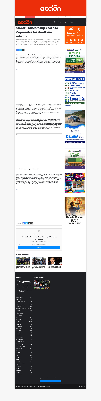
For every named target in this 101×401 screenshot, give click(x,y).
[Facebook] (17, 50)
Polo (18, 357)
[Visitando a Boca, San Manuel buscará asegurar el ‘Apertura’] (41, 288)
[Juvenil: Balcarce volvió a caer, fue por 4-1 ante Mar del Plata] (23, 261)
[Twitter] (20, 50)
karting (19, 335)
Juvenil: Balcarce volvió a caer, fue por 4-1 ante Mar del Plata (50, 17)
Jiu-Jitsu (19, 332)
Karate (18, 334)
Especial (19, 319)
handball (19, 328)
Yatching (19, 374)
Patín (18, 354)
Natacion (19, 348)
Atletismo (19, 303)
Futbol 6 (19, 323)
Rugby (47, 22)
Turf (18, 368)
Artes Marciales (21, 301)
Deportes (19, 315)
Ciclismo (19, 312)
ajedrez (19, 299)
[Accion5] (50, 8)
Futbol (43, 22)
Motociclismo (20, 341)
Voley (18, 372)
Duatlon (19, 317)
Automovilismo (38, 22)
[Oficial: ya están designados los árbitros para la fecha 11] (36, 281)
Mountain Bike (20, 344)
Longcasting (20, 339)
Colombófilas (20, 314)
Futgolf (19, 324)
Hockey (19, 330)
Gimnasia (19, 326)
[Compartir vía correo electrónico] (23, 50)
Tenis (51, 22)
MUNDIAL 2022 (21, 346)
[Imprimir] (32, 223)
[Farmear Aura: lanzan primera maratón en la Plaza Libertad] (39, 261)
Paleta (18, 352)
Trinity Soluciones (47, 386)
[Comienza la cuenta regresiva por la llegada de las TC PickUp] (47, 284)
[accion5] (24, 22)
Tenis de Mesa (20, 363)
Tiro (18, 365)
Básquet (19, 306)
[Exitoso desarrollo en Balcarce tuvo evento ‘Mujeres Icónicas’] (47, 288)
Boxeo (18, 310)
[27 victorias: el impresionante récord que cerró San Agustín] (36, 288)
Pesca (18, 355)
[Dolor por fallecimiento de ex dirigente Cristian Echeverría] (55, 261)
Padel (18, 350)
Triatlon (19, 366)
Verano (19, 370)
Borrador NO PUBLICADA (23, 308)
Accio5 (35, 386)
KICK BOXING (20, 337)
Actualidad (20, 297)
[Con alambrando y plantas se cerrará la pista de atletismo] (41, 281)
